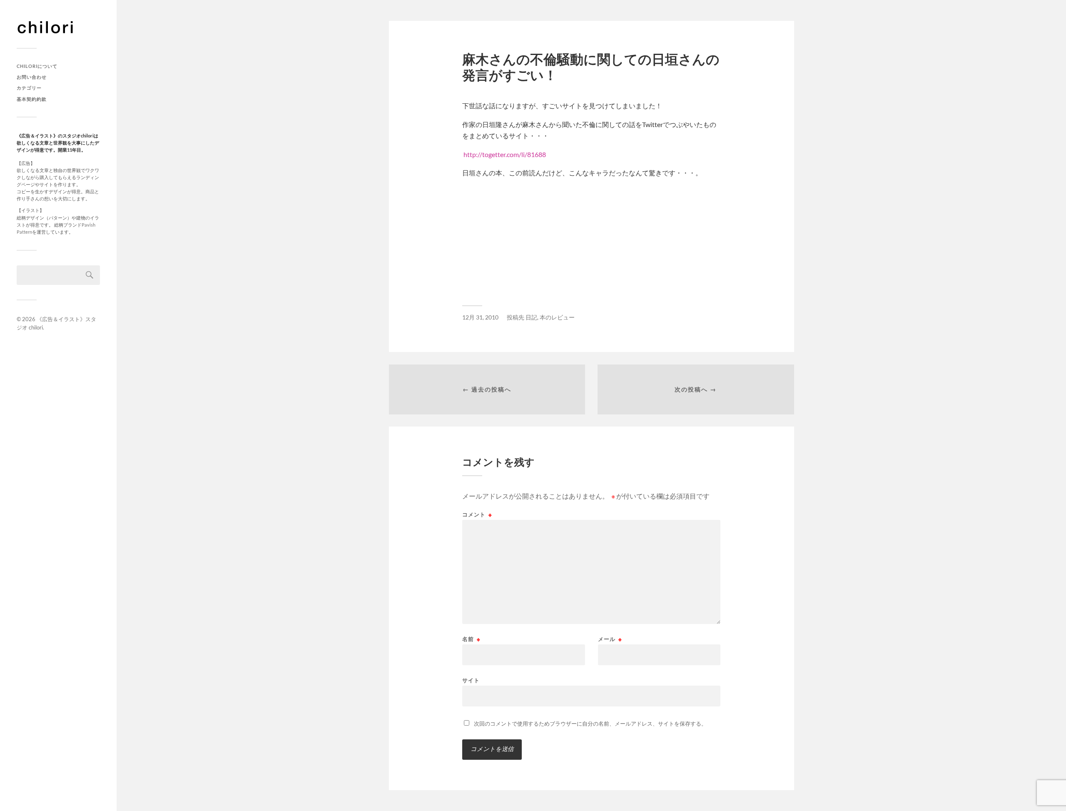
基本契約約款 (32, 99)
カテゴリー (29, 87)
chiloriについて (37, 66)
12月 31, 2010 (480, 317)
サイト (471, 680)
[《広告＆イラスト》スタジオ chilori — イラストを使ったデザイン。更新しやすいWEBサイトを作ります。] (58, 27)
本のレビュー (557, 317)
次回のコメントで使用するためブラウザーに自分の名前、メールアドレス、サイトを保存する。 (590, 723)
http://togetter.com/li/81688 (504, 154)
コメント (477, 514)
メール (610, 639)
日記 (531, 317)
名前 (471, 639)
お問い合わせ (32, 77)
